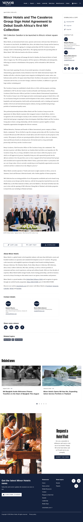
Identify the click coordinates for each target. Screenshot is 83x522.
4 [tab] (43, 403)
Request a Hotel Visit (47, 495)
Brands (25, 3)
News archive (45, 486)
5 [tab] (46, 403)
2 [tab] (39, 403)
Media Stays (51, 3)
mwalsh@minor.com (39, 311)
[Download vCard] (28, 302)
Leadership (44, 3)
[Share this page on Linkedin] (17, 327)
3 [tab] (41, 403)
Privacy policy (32, 514)
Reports (32, 3)
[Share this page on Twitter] (11, 327)
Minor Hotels (7, 339)
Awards (38, 3)
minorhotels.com (46, 507)
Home (43, 483)
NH (13, 339)
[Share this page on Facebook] (22, 327)
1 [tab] (36, 403)
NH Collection (19, 339)
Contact (67, 3)
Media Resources (60, 3)
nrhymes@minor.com (11, 313)
